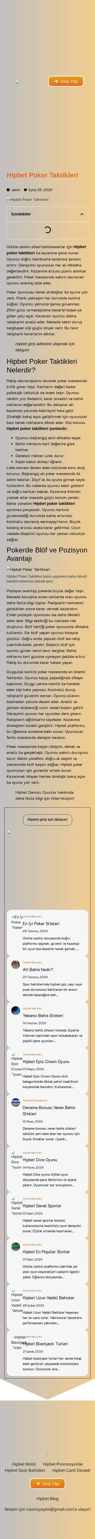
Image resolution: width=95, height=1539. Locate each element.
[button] (82, 214)
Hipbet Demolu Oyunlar (36, 792)
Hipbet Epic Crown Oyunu (46, 1061)
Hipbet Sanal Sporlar (42, 1205)
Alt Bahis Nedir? (38, 969)
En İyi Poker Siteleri (42, 923)
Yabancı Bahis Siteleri (44, 1015)
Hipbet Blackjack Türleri (45, 1343)
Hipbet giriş (25, 344)
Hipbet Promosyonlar (35, 1100)
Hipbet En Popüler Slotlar (46, 1251)
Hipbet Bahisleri (32, 916)
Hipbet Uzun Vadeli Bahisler (48, 1297)
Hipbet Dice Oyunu (40, 1159)
